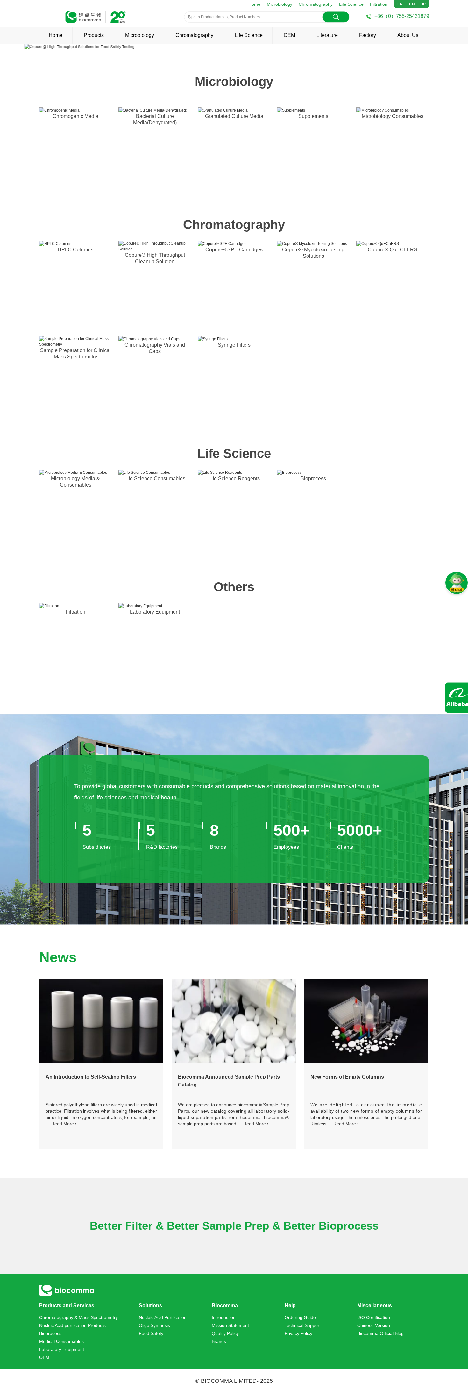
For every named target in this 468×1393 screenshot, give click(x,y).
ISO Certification (373, 1317)
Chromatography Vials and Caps (154, 348)
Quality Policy (225, 1333)
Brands (219, 1341)
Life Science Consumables (154, 478)
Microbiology (279, 4)
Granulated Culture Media (234, 116)
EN (400, 4)
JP (423, 4)
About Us (407, 35)
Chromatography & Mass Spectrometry (78, 1317)
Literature (327, 35)
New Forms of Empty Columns (347, 1076)
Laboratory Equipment (155, 612)
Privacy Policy (298, 1333)
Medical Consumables (61, 1341)
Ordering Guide (300, 1317)
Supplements (313, 116)
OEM (289, 35)
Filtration (378, 4)
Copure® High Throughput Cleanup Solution (155, 258)
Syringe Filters (234, 345)
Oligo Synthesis (154, 1325)
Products (94, 35)
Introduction (224, 1317)
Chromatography (316, 4)
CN (412, 4)
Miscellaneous (374, 1305)
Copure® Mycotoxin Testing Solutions (313, 253)
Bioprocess (313, 478)
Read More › (64, 1123)
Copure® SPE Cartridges (234, 249)
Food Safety (151, 1333)
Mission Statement (230, 1325)
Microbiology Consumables (392, 116)
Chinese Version (373, 1325)
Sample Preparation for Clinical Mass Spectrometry (75, 353)
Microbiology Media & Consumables (75, 481)
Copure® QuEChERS (392, 249)
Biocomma (225, 1305)
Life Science (351, 4)
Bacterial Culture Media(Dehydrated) (155, 119)
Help (290, 1305)
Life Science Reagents (234, 478)
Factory (367, 35)
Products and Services (66, 1305)
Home (254, 4)
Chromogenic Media (75, 116)
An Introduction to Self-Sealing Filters (91, 1076)
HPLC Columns (75, 249)
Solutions (150, 1305)
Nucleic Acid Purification (163, 1317)
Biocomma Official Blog (380, 1333)
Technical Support (303, 1325)
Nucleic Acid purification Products (72, 1325)
